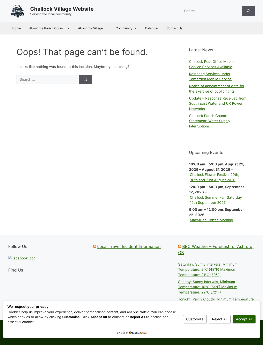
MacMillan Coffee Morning (211, 220)
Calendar (151, 28)
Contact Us (174, 28)
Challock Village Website (62, 9)
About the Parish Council (47, 28)
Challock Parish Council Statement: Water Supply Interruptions (209, 121)
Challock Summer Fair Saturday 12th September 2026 (216, 200)
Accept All (244, 319)
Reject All (219, 319)
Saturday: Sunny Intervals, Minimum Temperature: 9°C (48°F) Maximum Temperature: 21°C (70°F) (208, 269)
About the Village (90, 28)
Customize (195, 319)
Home (16, 28)
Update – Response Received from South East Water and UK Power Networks (217, 103)
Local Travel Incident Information (129, 246)
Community (124, 28)
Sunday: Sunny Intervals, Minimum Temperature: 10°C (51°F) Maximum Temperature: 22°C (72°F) (207, 287)
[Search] (248, 11)
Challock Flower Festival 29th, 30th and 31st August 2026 (214, 177)
